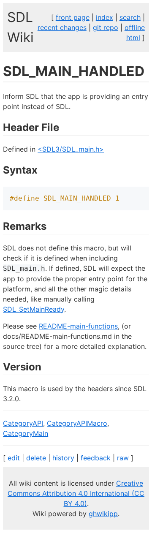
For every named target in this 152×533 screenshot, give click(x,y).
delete (36, 458)
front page (73, 17)
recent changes (62, 27)
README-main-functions (78, 326)
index (104, 17)
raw (123, 458)
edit (14, 458)
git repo (105, 27)
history (63, 458)
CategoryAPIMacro (77, 423)
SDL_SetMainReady (33, 309)
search (130, 17)
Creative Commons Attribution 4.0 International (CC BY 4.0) (76, 493)
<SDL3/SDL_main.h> (71, 149)
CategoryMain (25, 433)
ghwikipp (103, 513)
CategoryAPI (23, 423)
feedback (96, 458)
